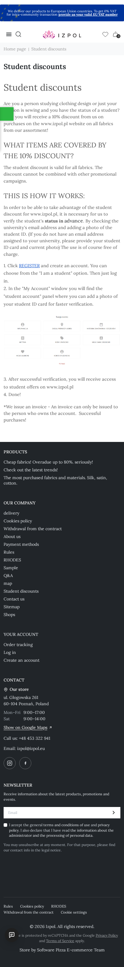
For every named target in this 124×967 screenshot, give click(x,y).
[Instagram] (10, 763)
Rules (9, 552)
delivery (11, 513)
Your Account (21, 634)
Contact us (14, 599)
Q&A (8, 575)
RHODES (12, 560)
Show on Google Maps (25, 727)
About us (12, 536)
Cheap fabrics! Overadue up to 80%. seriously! (48, 462)
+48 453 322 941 (34, 738)
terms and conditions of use (67, 825)
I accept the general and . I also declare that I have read (61, 830)
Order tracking (18, 644)
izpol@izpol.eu (31, 748)
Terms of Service (60, 940)
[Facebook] (25, 763)
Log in (10, 652)
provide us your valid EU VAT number (88, 14)
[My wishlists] (105, 34)
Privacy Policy (107, 935)
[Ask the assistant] (12, 935)
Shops (9, 614)
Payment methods (21, 544)
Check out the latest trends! (31, 470)
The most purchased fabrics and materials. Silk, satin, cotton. (55, 480)
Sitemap (12, 606)
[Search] (18, 34)
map (8, 583)
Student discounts (21, 591)
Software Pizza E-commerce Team (71, 950)
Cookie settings (74, 912)
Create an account (21, 660)
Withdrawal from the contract (33, 528)
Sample (11, 567)
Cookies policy (18, 521)
